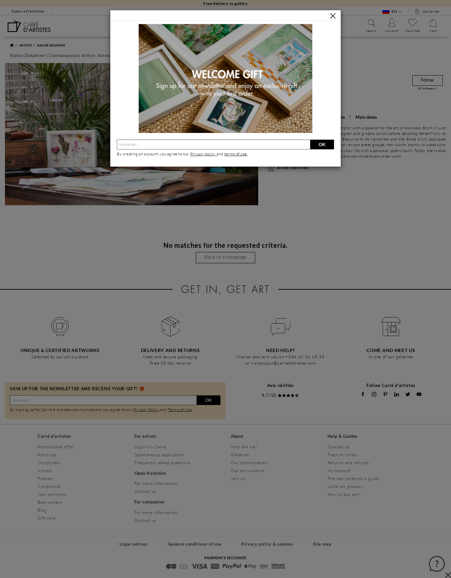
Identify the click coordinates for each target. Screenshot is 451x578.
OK (322, 144)
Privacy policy (203, 153)
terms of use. (236, 153)
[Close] (333, 16)
